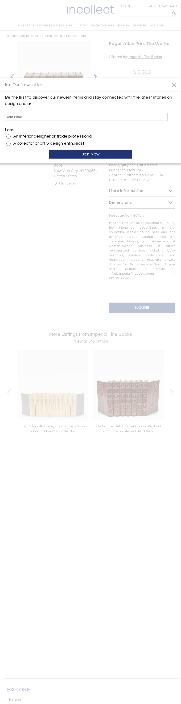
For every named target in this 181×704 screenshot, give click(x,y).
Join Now (90, 154)
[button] (174, 84)
